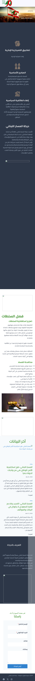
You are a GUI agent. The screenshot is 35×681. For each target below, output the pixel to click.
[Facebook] (3, 679)
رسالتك (25, 649)
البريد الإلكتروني (21, 632)
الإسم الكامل (22, 624)
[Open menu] (31, 3)
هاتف (25, 641)
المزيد (30, 495)
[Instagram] (11, 679)
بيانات (31, 464)
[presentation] (17, 453)
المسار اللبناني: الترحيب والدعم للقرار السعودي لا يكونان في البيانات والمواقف (19, 507)
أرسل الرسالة (17, 666)
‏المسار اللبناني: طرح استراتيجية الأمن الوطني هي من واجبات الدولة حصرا (19, 470)
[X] (7, 679)
